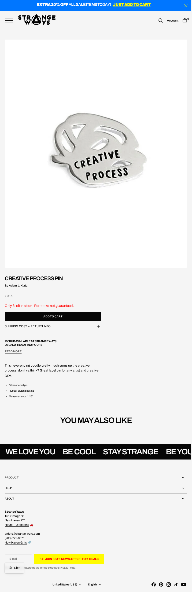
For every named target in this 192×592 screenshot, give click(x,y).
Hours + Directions (17, 524)
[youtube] (180, 584)
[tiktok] (172, 584)
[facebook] (150, 584)
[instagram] (165, 584)
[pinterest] (157, 584)
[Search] (157, 20)
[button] (10, 20)
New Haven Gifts (16, 542)
